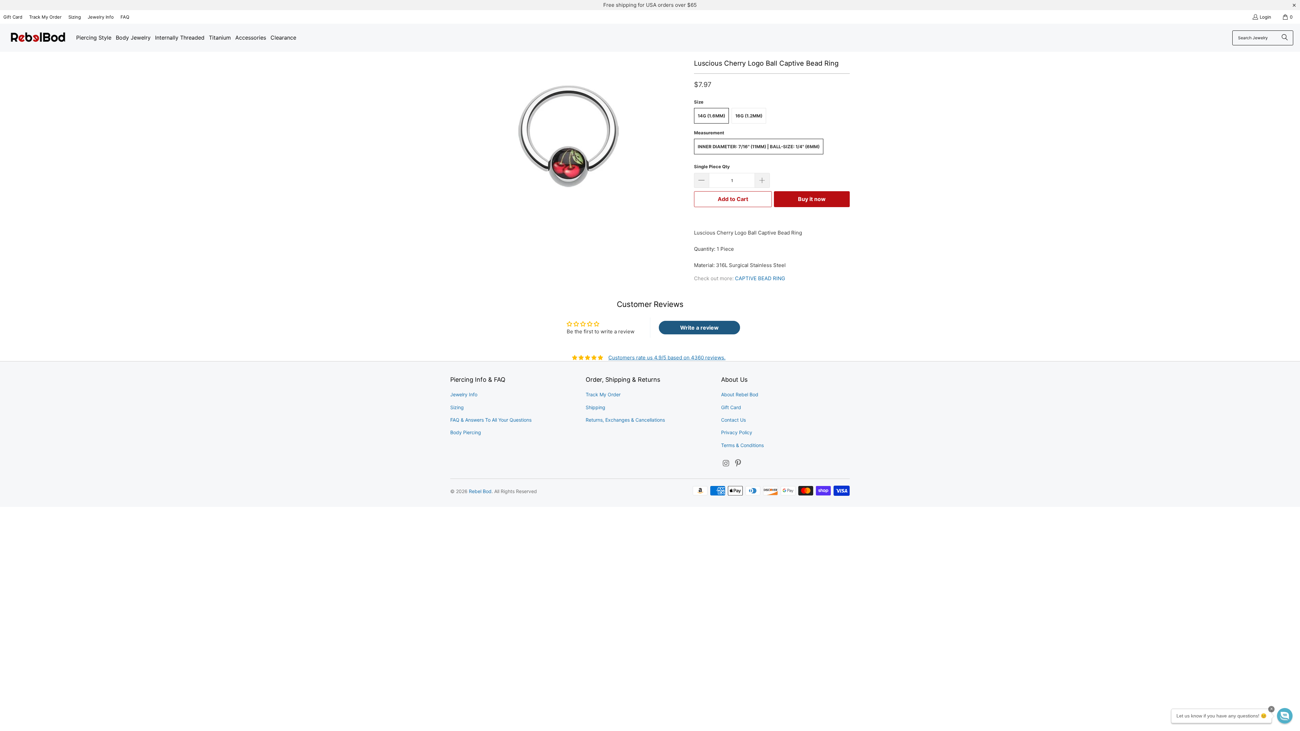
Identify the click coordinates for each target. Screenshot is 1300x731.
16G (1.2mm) (748, 115)
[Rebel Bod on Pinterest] (738, 463)
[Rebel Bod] (38, 37)
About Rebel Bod (739, 394)
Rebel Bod (480, 491)
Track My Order (45, 17)
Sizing (74, 17)
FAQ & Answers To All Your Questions (491, 420)
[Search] (1284, 37)
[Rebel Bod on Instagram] (726, 463)
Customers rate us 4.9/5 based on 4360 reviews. (666, 357)
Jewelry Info (101, 17)
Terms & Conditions (742, 445)
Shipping (595, 407)
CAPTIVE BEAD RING (760, 278)
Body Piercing (465, 432)
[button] (1285, 716)
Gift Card (12, 17)
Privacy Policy (736, 432)
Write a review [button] (699, 327)
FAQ (125, 17)
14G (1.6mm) (711, 115)
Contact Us (733, 420)
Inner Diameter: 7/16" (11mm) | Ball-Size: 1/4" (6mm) (759, 146)
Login (1265, 17)
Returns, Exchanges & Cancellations (625, 420)
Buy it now (812, 199)
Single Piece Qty (712, 166)
